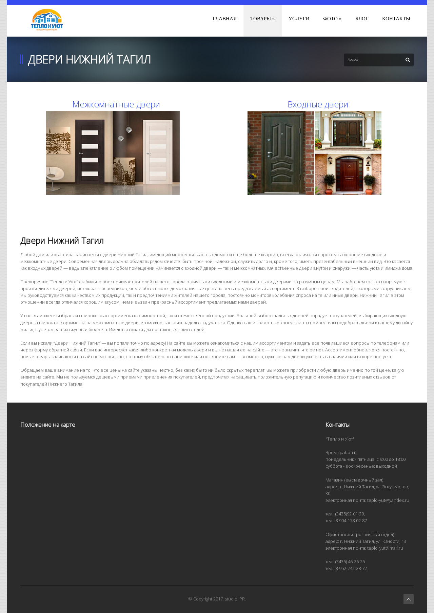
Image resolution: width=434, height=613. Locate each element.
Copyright (202, 599)
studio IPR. (235, 599)
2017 (218, 599)
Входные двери (318, 104)
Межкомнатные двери (116, 104)
